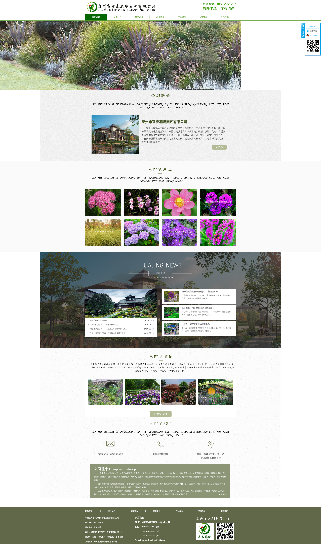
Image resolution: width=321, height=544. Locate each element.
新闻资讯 (139, 17)
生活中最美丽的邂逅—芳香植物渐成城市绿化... (108, 333)
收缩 (303, 30)
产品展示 (182, 17)
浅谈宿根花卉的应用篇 (99, 320)
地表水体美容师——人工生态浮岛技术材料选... (108, 329)
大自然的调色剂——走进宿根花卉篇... (105, 325)
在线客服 (313, 35)
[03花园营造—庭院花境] (105, 404)
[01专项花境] (215, 404)
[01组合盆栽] (178, 404)
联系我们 (225, 17)
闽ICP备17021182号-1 (94, 523)
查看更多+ (160, 414)
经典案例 (160, 17)
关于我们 (117, 17)
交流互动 (203, 17)
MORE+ (219, 147)
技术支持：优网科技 (93, 527)
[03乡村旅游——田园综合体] (142, 404)
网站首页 (96, 17)
